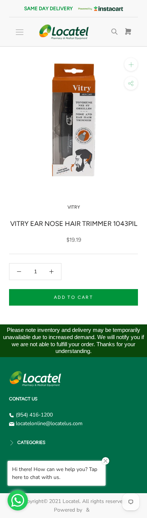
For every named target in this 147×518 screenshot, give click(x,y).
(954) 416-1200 (34, 414)
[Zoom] (131, 64)
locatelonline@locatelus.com (49, 423)
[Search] (114, 32)
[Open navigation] (19, 32)
